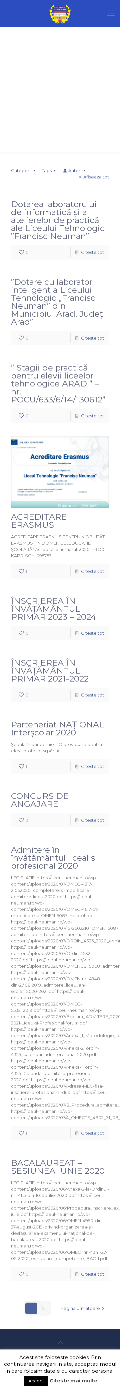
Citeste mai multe (73, 1380)
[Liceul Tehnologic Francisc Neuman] (60, 13)
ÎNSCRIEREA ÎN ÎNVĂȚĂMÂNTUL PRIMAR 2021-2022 (50, 671)
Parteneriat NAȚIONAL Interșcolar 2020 (57, 728)
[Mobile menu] (111, 13)
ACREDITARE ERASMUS (39, 521)
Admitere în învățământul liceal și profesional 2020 (54, 858)
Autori (74, 170)
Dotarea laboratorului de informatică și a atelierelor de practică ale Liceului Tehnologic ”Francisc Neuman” (58, 220)
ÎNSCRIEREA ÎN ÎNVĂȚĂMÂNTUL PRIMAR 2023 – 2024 (53, 609)
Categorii (21, 170)
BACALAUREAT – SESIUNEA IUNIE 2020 (58, 1167)
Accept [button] (36, 1380)
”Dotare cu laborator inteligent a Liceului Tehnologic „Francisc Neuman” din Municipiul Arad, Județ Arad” (57, 302)
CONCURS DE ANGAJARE (40, 800)
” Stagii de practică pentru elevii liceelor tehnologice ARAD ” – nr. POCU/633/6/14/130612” (58, 383)
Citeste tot (92, 252)
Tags (47, 170)
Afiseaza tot (96, 176)
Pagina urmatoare (80, 1308)
